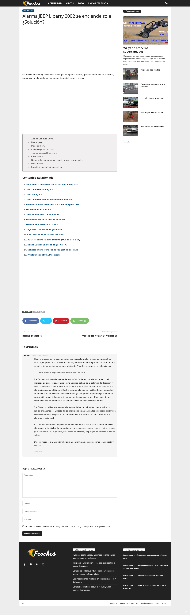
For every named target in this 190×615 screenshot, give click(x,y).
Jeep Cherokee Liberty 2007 (40, 189)
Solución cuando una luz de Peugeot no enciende (52, 250)
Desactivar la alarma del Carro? (42, 224)
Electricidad (28, 11)
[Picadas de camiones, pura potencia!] (130, 88)
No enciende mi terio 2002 (39, 209)
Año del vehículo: (39, 139)
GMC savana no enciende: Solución (45, 234)
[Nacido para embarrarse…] (130, 116)
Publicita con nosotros (128, 603)
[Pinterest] (31, 565)
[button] (166, 3)
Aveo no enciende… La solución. (43, 214)
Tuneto (27, 355)
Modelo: (35, 146)
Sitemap (165, 603)
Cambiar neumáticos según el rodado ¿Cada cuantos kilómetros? (92, 588)
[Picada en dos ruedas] (130, 74)
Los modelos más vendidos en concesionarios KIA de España (94, 580)
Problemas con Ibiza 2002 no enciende (45, 219)
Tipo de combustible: (41, 153)
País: (33, 163)
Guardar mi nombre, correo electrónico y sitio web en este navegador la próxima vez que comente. (68, 526)
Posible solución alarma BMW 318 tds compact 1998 (52, 204)
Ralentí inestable (32, 335)
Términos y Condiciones (149, 603)
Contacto (113, 603)
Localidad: (36, 167)
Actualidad (55, 3)
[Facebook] (25, 565)
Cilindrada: (36, 156)
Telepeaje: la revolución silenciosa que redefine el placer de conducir (94, 564)
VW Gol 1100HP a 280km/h (152, 98)
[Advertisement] (69, 51)
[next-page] (128, 141)
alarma (36, 312)
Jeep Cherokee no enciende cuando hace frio (49, 199)
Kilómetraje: (36, 149)
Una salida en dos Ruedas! (152, 126)
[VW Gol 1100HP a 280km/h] (130, 102)
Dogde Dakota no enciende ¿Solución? (47, 245)
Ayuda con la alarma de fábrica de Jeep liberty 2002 (52, 184)
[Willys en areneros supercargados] (145, 30)
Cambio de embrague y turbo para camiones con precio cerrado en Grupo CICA (93, 572)
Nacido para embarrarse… (152, 112)
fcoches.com (128, 555)
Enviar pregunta (98, 3)
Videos (70, 3)
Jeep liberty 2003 (34, 194)
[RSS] (37, 565)
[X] (43, 565)
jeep (43, 312)
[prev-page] (124, 141)
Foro (81, 3)
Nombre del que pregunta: (43, 160)
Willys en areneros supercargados (135, 50)
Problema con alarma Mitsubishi (43, 255)
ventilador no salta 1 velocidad (99, 335)
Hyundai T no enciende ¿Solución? (45, 229)
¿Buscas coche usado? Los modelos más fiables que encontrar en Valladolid (94, 556)
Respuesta (38, 452)
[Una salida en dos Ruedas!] (130, 130)
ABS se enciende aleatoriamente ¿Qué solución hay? (54, 240)
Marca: (34, 142)
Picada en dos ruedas (150, 69)
